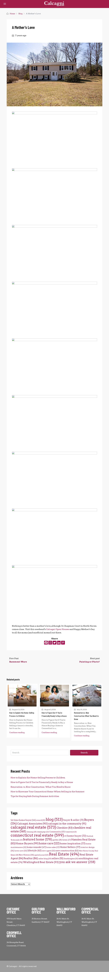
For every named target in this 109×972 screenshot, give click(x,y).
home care (49, 843)
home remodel (36, 847)
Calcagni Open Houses (57, 629)
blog (54, 819)
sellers (57, 858)
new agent (48, 851)
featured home (37, 839)
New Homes (26, 855)
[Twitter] (54, 642)
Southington (71, 858)
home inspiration (72, 843)
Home (12, 14)
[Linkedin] (59, 642)
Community (57, 832)
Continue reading (17, 732)
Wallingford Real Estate (41, 862)
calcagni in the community (67, 823)
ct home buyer (75, 835)
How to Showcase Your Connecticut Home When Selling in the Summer (47, 791)
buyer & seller (73, 819)
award (40, 820)
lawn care (20, 851)
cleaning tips (43, 832)
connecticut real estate (37, 835)
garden (57, 840)
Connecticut (71, 832)
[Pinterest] (63, 642)
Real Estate (64, 854)
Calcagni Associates (32, 823)
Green (66, 840)
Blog (20, 14)
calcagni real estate (33, 827)
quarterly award (41, 855)
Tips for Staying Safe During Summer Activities (35, 796)
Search (84, 752)
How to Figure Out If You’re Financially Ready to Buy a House (42, 782)
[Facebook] (46, 642)
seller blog (44, 859)
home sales (52, 847)
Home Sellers (70, 847)
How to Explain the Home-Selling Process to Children (38, 777)
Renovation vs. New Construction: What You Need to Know (86, 715)
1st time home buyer (23, 820)
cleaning (31, 832)
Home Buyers (26, 843)
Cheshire (64, 827)
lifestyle (35, 850)
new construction (67, 850)
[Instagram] (50, 642)
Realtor (31, 858)
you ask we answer (77, 862)
